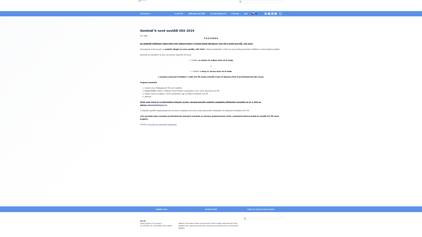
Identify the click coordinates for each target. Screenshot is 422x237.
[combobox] (254, 14)
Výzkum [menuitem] (235, 14)
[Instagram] (269, 14)
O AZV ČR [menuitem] (179, 14)
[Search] (280, 13)
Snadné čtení (211, 209)
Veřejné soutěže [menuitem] (196, 14)
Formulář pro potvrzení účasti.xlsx (162, 124)
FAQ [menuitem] (245, 14)
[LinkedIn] (272, 14)
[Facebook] (266, 14)
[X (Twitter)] (276, 14)
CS (256, 14)
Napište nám (161, 209)
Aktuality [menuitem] (145, 14)
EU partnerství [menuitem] (218, 14)
